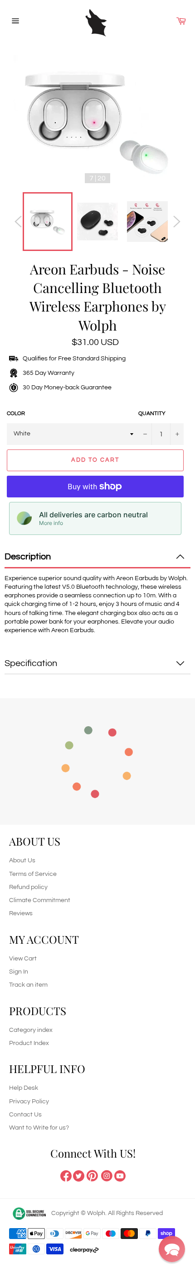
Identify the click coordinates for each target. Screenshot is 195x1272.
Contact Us (25, 1114)
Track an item (28, 985)
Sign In (18, 972)
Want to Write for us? (39, 1128)
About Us (22, 860)
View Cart (23, 958)
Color (16, 413)
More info (51, 523)
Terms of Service (33, 874)
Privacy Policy (29, 1101)
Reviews (21, 913)
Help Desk (23, 1088)
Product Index (29, 1043)
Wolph (96, 1213)
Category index (31, 1030)
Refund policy (28, 887)
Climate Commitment (39, 900)
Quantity (152, 413)
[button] (172, 1249)
